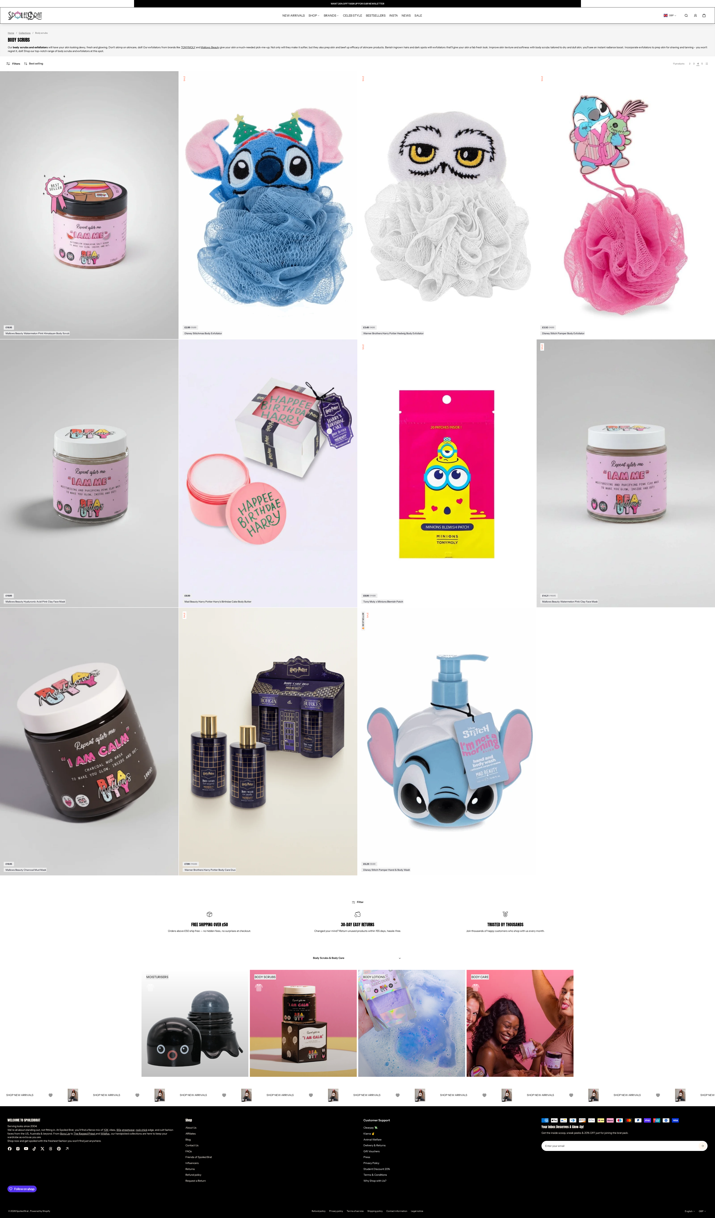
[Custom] (67, 1148)
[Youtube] (26, 1148)
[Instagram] (18, 1148)
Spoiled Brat (22, 1211)
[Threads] (50, 1148)
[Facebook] (9, 1148)
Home (11, 32)
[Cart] (704, 15)
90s (119, 1130)
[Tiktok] (34, 1148)
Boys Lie (65, 1133)
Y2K (106, 1130)
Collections (25, 32)
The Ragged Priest (85, 1133)
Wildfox (105, 1133)
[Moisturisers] (195, 1023)
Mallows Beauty (210, 47)
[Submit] (702, 1146)
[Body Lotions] (412, 1023)
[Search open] (686, 15)
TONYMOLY (188, 47)
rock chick (141, 1130)
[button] (33, 63)
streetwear (128, 1130)
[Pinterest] (59, 1148)
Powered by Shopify (40, 1211)
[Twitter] (42, 1148)
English (688, 1211)
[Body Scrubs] (303, 1023)
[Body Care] (520, 1023)
